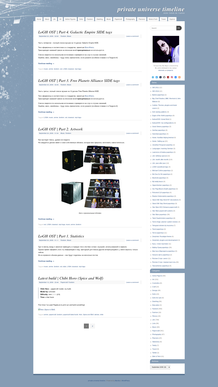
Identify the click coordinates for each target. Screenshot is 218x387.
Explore (172, 19)
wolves (96, 314)
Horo (80, 314)
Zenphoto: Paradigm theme (161, 236)
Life (54, 19)
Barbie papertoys (158, 95)
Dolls (81, 19)
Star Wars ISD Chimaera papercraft (164, 207)
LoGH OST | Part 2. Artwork (60, 128)
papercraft (52, 314)
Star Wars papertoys (159, 214)
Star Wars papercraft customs (162, 211)
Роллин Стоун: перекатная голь (163, 262)
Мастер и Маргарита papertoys (163, 251)
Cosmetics (156, 283)
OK (178, 28)
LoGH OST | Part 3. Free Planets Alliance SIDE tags (79, 80)
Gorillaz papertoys (158, 130)
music (46, 69)
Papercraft (118, 19)
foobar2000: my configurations (163, 123)
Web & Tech (153, 19)
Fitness (154, 316)
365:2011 (155, 87)
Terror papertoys (158, 233)
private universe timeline (151, 9)
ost (61, 69)
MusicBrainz (89, 47)
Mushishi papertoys (159, 178)
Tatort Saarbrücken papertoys (162, 218)
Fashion (155, 312)
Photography (130, 19)
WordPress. (126, 381)
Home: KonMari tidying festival (163, 137)
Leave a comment (132, 36)
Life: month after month (160, 159)
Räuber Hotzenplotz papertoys (163, 196)
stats (64, 266)
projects (170, 70)
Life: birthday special (159, 156)
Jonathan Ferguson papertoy (162, 145)
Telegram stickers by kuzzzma (162, 225)
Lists (154, 323)
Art (60, 19)
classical (71, 69)
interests (161, 70)
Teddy (154, 345)
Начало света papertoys (161, 255)
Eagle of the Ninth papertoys (162, 115)
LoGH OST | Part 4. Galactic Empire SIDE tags (75, 31)
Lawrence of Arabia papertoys (162, 152)
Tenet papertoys (158, 229)
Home (39, 19)
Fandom (90, 19)
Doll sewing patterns (159, 112)
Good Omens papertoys (160, 126)
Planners (142, 19)
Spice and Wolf (88, 314)
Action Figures (70, 19)
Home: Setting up (158, 141)
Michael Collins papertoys (161, 170)
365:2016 (155, 91)
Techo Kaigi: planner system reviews (165, 222)
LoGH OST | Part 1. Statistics (61, 235)
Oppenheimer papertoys (160, 185)
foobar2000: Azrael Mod (160, 119)
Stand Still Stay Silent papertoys (163, 203)
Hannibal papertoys (159, 134)
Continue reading (46, 63)
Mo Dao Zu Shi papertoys (161, 174)
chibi (101, 314)
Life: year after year (159, 163)
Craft (154, 287)
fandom (56, 69)
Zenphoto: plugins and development (165, 240)
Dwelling (100, 19)
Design (154, 290)
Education (155, 305)
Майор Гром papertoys (160, 247)
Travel (163, 19)
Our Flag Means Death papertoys (163, 189)
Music (109, 19)
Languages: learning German (162, 148)
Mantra (117, 381)
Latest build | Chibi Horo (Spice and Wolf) (70, 277)
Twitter (154, 353)
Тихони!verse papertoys (160, 266)
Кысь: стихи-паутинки (160, 244)
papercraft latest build (70, 314)
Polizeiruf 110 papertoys (160, 192)
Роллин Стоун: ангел (159, 258)
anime (51, 69)
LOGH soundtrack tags (160, 167)
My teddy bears (157, 181)
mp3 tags (78, 69)
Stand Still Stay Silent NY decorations (165, 200)
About (47, 19)
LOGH (65, 69)
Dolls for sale (156, 298)
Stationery (155, 342)
